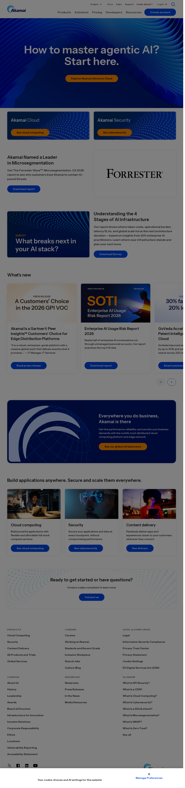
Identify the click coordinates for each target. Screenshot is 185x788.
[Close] (149, 774)
